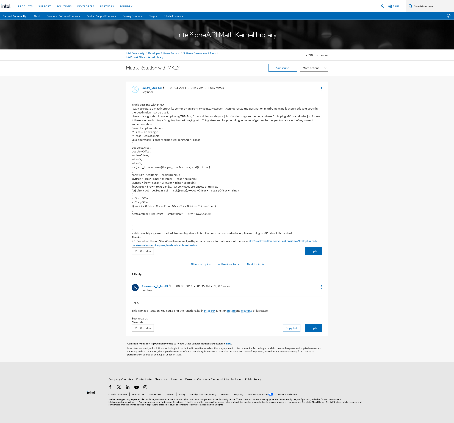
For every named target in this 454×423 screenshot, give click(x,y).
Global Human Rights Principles (327, 401)
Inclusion (236, 379)
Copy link (291, 328)
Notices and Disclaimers (172, 401)
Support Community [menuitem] (14, 16)
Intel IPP (209, 310)
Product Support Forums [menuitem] (100, 16)
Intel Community (135, 53)
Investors (176, 379)
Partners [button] (107, 6)
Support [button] (44, 6)
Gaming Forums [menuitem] (131, 16)
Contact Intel (144, 379)
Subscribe (282, 68)
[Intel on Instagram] (145, 387)
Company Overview (121, 379)
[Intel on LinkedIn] (128, 387)
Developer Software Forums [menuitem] (62, 16)
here (228, 343)
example (246, 310)
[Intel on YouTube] (137, 387)
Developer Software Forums (163, 53)
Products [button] (25, 6)
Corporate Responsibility (213, 379)
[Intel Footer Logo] (91, 392)
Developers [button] (86, 6)
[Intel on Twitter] (119, 387)
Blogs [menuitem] (152, 16)
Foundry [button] (126, 6)
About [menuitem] (37, 16)
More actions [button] (311, 68)
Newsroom (161, 379)
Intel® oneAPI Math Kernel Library (144, 57)
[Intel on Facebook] (110, 387)
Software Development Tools (199, 53)
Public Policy (253, 379)
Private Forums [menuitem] (172, 16)
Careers (190, 379)
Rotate (231, 310)
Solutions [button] (64, 6)
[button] (321, 88)
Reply (313, 251)
